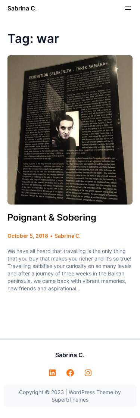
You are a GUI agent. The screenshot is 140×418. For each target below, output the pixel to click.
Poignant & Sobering (51, 217)
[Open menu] (128, 8)
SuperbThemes (70, 399)
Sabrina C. (22, 8)
